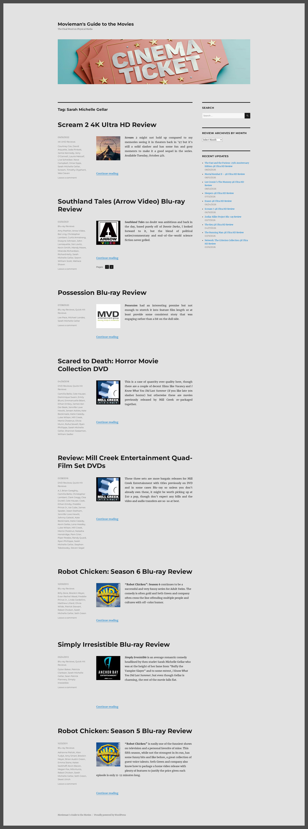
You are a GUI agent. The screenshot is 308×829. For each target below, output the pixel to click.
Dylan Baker (64, 669)
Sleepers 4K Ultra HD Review (219, 193)
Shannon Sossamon (75, 430)
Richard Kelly (65, 254)
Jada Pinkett (74, 149)
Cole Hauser (79, 393)
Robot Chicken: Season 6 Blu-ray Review (125, 571)
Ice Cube (72, 507)
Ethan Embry (65, 404)
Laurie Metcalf (76, 156)
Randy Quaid (79, 537)
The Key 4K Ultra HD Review (219, 224)
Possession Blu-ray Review (102, 292)
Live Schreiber (65, 159)
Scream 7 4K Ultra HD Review (220, 209)
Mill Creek (77, 417)
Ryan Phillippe (65, 541)
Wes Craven (64, 173)
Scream (62, 169)
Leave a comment (67, 177)
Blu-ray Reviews (66, 226)
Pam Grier (76, 534)
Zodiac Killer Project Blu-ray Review (223, 216)
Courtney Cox (65, 146)
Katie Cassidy (77, 414)
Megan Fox (63, 769)
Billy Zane (63, 593)
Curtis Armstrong (77, 237)
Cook (82, 500)
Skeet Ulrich (64, 779)
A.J (59, 490)
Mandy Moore (79, 247)
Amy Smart (71, 755)
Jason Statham (74, 510)
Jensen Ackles (73, 410)
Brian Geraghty (70, 490)
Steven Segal (77, 548)
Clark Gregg (74, 497)
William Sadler (65, 434)
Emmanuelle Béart (75, 400)
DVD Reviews (65, 386)
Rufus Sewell (71, 424)
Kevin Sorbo (64, 524)
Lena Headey (78, 524)
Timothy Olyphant (76, 169)
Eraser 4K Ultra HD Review (218, 201)
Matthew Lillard (66, 603)
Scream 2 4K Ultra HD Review (107, 125)
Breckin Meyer (76, 593)
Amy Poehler (64, 230)
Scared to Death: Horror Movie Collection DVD (108, 365)
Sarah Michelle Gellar (69, 166)
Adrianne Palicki (66, 752)
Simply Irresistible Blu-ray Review (114, 644)
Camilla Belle (65, 393)
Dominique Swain (67, 397)
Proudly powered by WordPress (110, 815)
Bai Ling (62, 234)
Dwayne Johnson (67, 241)
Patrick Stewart (73, 606)
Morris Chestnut (66, 420)
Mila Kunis (75, 769)
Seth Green (80, 613)
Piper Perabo (64, 537)
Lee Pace (62, 317)
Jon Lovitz (76, 244)
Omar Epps (75, 163)
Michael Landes (76, 317)
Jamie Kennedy (66, 153)
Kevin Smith (64, 247)
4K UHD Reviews (66, 141)
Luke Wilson (64, 417)
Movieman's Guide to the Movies (96, 24)
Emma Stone (65, 762)
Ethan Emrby (65, 504)
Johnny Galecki (66, 517)
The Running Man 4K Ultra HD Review (224, 232)
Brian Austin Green (75, 759)
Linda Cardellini (76, 599)
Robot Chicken (65, 610)
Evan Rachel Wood (67, 596)
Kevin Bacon (74, 766)
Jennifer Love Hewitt (68, 514)
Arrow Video (78, 230)
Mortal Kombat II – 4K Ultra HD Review (225, 174)
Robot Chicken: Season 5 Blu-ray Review (125, 731)
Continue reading (107, 173)
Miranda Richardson (68, 251)
